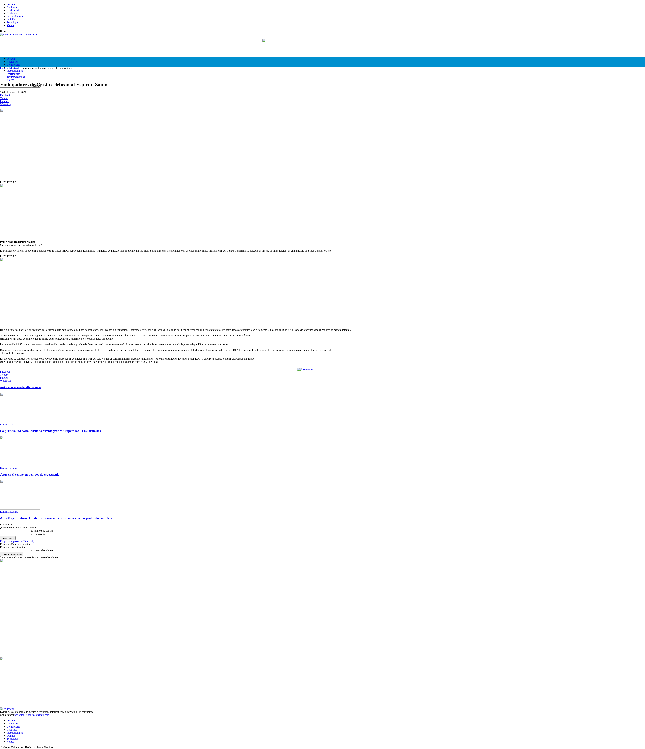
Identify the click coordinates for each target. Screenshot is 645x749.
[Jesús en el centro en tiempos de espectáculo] (20, 465)
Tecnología (12, 22)
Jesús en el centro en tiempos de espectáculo (29, 474)
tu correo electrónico (42, 550)
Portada (11, 4)
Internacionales (15, 16)
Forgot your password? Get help (17, 541)
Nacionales (12, 7)
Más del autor (33, 387)
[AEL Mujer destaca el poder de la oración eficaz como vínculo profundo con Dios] (20, 508)
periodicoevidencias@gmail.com (31, 714)
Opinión (11, 19)
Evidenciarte (13, 10)
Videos (10, 25)
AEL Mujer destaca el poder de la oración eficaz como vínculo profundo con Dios (56, 518)
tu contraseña (38, 534)
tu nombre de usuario (42, 530)
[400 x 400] (33, 324)
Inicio (3, 68)
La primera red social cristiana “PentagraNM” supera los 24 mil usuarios (50, 431)
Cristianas (12, 13)
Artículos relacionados (12, 387)
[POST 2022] (215, 236)
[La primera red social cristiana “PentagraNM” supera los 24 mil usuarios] (20, 421)
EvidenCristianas (16, 76)
